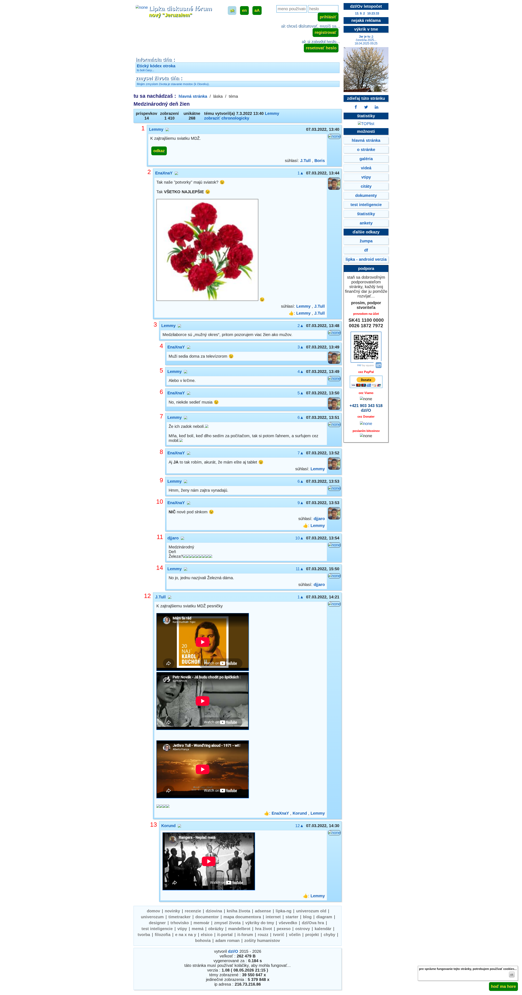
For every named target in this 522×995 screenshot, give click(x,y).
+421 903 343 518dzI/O (366, 408)
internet (273, 917)
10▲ (299, 538)
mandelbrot (239, 928)
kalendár (323, 928)
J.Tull (305, 160)
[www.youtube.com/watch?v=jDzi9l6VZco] (202, 642)
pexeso (284, 928)
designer (157, 923)
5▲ (300, 393)
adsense (263, 911)
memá (197, 928)
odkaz (159, 151)
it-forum (245, 934)
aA (257, 10)
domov (153, 911)
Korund (300, 813)
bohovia (203, 940)
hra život (263, 928)
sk (232, 10)
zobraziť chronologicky (226, 118)
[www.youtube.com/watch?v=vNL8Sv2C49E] (202, 701)
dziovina (214, 911)
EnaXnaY (164, 173)
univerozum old (311, 911)
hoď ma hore (503, 986)
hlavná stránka (193, 96)
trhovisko (179, 923)
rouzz (263, 934)
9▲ (300, 502)
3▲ (300, 347)
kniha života (238, 911)
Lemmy (272, 113)
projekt (312, 934)
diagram (324, 917)
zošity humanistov (262, 940)
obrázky (215, 928)
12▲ (299, 825)
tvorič (278, 934)
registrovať (325, 32)
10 (159, 501)
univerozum (152, 917)
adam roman (227, 940)
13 (153, 824)
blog (307, 917)
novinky (172, 911)
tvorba (144, 934)
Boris (319, 160)
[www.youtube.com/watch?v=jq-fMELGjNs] (202, 769)
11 (160, 537)
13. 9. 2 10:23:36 (367, 13)
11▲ (300, 569)
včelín (295, 934)
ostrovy (302, 928)
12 (147, 595)
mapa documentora (242, 917)
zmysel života (227, 923)
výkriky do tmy (259, 923)
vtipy (182, 928)
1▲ (300, 173)
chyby (329, 934)
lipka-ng (283, 911)
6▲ (300, 417)
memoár (201, 923)
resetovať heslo (321, 48)
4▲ (300, 371)
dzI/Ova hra (313, 923)
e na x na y (185, 934)
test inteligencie (157, 928)
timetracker (179, 917)
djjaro (319, 518)
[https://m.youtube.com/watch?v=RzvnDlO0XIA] (209, 861)
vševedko (288, 923)
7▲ (300, 453)
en (244, 10)
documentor (207, 917)
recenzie (193, 911)
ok (511, 974)
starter (291, 917)
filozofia (162, 934)
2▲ (300, 325)
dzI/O (233, 951)
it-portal (225, 934)
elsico (206, 934)
